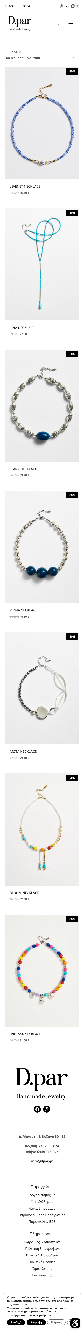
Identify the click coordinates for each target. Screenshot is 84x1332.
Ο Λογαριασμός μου (42, 1195)
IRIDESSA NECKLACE (25, 1034)
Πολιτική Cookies (42, 1262)
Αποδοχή (16, 1322)
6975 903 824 (48, 1146)
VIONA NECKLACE (23, 610)
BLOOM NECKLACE (24, 892)
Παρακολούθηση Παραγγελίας (42, 1215)
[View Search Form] (57, 23)
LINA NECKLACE (22, 327)
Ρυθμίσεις (56, 1322)
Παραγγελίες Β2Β (42, 1221)
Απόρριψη (36, 1322)
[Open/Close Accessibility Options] (75, 1323)
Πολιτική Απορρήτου (42, 1255)
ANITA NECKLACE (23, 751)
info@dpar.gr (42, 1161)
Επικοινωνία (42, 1275)
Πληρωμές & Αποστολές (42, 1242)
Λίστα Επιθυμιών (42, 1208)
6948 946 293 (47, 1151)
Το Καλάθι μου (42, 1201)
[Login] (62, 6)
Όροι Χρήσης (42, 1268)
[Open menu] (70, 23)
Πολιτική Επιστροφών (42, 1248)
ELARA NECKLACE (23, 469)
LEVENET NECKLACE (25, 186)
